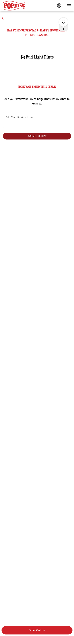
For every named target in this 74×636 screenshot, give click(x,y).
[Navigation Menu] (69, 5)
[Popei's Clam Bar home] (20, 5)
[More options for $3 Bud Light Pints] (63, 22)
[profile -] (59, 5)
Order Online (37, 630)
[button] (4, 18)
